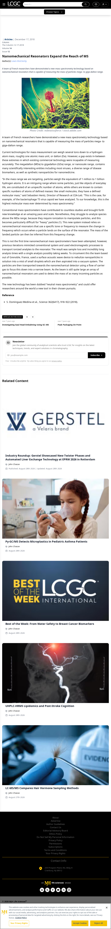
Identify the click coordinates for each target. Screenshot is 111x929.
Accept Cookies (80, 923)
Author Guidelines (55, 824)
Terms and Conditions (55, 850)
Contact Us (55, 827)
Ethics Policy (55, 833)
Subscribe (95, 355)
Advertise (55, 820)
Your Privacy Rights (55, 853)
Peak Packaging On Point (27, 324)
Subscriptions (55, 846)
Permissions (55, 843)
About (55, 817)
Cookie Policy (21, 918)
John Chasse (14, 464)
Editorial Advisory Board (55, 830)
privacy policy (57, 361)
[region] (55, 916)
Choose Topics (52, 12)
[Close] (107, 908)
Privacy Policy (55, 840)
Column (5, 42)
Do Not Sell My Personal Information (55, 837)
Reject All (98, 923)
